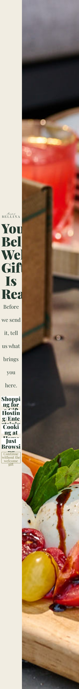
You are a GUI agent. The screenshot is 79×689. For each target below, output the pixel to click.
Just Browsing (11, 443)
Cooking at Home (11, 429)
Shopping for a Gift (11, 401)
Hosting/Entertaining (11, 415)
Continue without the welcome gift (11, 457)
